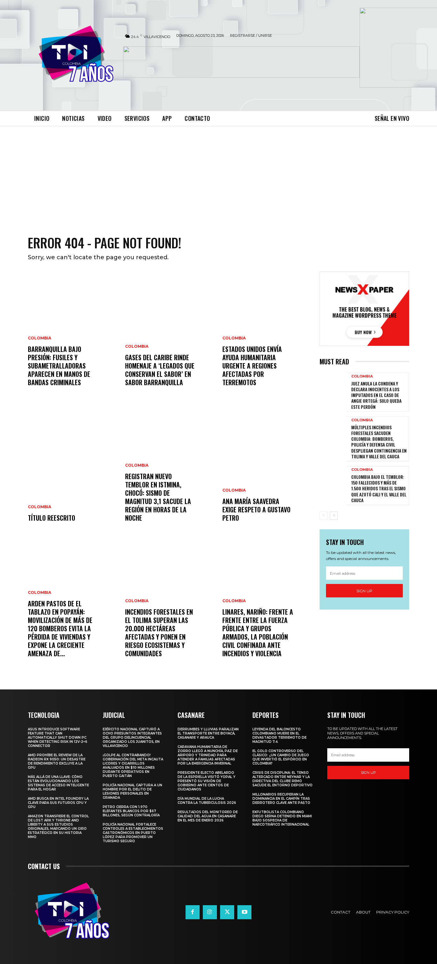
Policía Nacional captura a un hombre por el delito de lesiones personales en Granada (132, 791)
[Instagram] (210, 912)
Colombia (39, 338)
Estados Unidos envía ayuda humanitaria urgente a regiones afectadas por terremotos (252, 365)
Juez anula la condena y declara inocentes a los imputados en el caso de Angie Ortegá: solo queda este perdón (376, 395)
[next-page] (334, 515)
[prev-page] (324, 515)
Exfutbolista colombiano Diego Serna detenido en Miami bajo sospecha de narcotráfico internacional (282, 818)
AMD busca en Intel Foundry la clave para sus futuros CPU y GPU (58, 803)
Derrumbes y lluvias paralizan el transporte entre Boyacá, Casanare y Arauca (208, 733)
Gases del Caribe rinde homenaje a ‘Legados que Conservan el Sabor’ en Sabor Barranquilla (160, 370)
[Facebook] (193, 912)
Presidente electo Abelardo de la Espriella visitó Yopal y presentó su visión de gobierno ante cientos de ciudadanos (206, 781)
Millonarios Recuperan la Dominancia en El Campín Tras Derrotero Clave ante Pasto (281, 798)
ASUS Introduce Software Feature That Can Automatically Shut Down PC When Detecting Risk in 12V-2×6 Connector (57, 737)
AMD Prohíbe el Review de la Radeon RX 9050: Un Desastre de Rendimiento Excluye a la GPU (56, 761)
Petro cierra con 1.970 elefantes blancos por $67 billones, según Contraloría (131, 811)
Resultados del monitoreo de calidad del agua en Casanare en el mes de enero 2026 (208, 816)
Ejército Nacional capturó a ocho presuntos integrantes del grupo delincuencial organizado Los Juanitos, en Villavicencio (132, 737)
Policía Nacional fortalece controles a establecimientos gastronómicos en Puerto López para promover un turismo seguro (133, 832)
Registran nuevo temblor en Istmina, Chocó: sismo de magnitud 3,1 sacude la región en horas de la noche (158, 497)
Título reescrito (51, 518)
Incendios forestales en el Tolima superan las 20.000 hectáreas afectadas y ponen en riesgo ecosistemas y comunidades (159, 632)
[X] (227, 912)
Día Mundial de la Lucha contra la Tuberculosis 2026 (207, 801)
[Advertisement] (218, 174)
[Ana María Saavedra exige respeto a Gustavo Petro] (267, 471)
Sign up (364, 590)
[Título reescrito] (72, 471)
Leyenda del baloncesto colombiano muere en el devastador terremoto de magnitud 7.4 (279, 735)
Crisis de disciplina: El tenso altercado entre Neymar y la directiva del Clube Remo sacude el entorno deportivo (282, 779)
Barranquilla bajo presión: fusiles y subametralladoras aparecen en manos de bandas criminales (59, 365)
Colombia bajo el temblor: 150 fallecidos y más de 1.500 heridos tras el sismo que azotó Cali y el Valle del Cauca (378, 488)
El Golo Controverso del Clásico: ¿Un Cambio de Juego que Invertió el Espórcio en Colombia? (280, 757)
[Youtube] (244, 912)
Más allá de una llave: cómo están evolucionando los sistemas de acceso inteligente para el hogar (58, 783)
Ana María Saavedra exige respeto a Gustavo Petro (256, 509)
